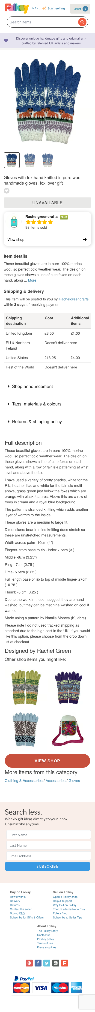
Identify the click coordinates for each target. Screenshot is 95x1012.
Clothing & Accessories (24, 780)
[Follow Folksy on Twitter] (46, 963)
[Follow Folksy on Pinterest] (29, 963)
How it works (18, 897)
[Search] (82, 22)
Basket (79, 9)
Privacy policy (45, 939)
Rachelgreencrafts (41, 216)
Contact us (43, 935)
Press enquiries (46, 947)
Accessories (55, 780)
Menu (37, 8)
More (32, 280)
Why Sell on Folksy (65, 905)
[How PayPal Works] (47, 997)
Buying (17, 913)
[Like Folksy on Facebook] (38, 963)
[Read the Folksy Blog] (64, 963)
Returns (15, 905)
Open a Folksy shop (65, 897)
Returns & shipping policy (37, 421)
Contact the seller (20, 909)
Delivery (15, 901)
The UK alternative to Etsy (69, 909)
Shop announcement (32, 386)
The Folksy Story (47, 931)
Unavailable (47, 202)
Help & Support (62, 901)
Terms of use (45, 943)
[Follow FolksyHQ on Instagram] (55, 963)
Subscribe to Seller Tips (67, 917)
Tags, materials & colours (36, 404)
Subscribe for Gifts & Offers (27, 917)
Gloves (74, 780)
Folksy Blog (60, 913)
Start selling (56, 8)
